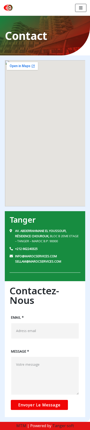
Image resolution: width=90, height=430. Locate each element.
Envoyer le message (39, 405)
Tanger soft (63, 425)
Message (20, 351)
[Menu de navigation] (80, 8)
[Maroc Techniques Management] (8, 7)
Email (17, 317)
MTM (21, 425)
